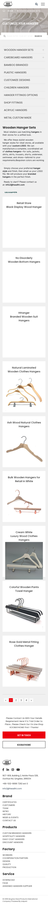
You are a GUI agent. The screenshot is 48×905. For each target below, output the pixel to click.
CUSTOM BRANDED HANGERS (17, 833)
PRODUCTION (9, 867)
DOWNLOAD (9, 879)
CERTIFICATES (10, 802)
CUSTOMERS (9, 805)
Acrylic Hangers (15, 110)
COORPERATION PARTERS (15, 858)
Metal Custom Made (17, 117)
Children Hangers (16, 87)
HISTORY (7, 814)
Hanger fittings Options (21, 95)
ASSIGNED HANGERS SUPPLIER (17, 886)
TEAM (5, 808)
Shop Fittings (13, 102)
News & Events (10, 817)
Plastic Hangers (15, 72)
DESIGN (6, 861)
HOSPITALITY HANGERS (14, 836)
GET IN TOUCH (24, 735)
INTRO (6, 811)
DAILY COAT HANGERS (13, 839)
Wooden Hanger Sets (18, 50)
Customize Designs (17, 80)
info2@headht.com (12, 788)
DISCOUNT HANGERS (13, 842)
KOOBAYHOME (24, 744)
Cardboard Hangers (18, 57)
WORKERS (7, 855)
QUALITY (7, 864)
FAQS (5, 883)
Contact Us (9, 820)
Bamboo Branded (16, 65)
